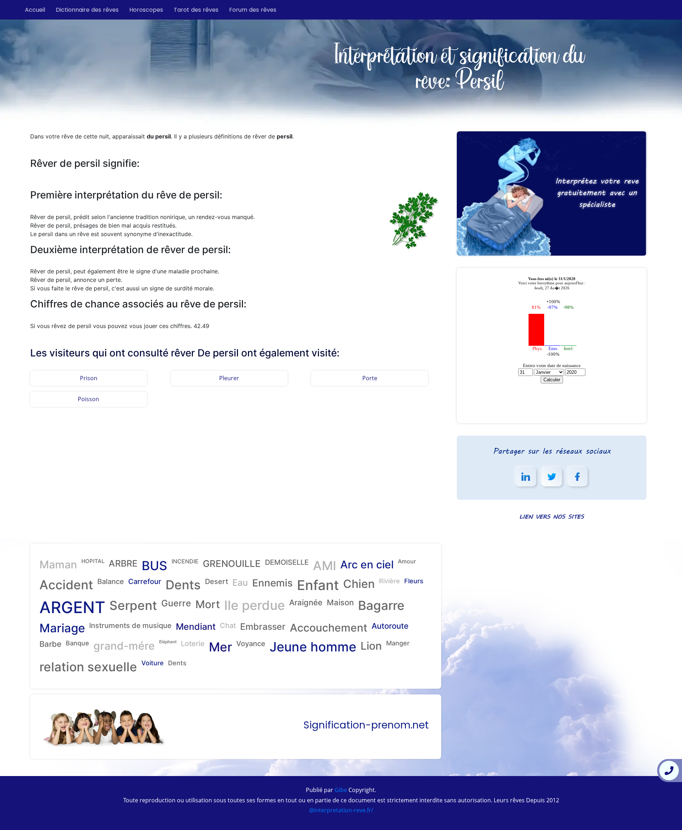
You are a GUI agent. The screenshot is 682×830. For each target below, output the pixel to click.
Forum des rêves (252, 10)
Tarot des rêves (196, 10)
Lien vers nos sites (551, 516)
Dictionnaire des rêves (87, 10)
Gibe (340, 790)
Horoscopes (146, 10)
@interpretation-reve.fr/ (341, 810)
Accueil (35, 10)
